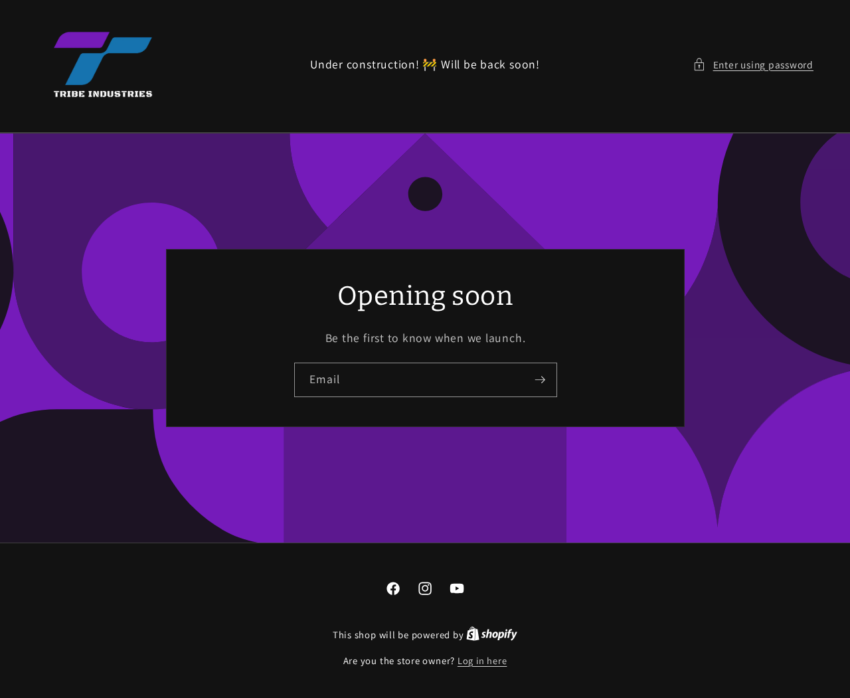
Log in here (482, 660)
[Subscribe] (540, 380)
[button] (753, 65)
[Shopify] (491, 634)
